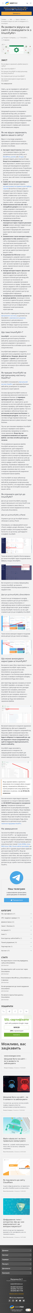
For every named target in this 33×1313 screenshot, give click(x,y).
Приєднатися (18, 900)
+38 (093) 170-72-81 (16, 1289)
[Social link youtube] (20, 1300)
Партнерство (6, 946)
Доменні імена (7, 922)
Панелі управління (9, 942)
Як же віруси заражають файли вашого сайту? (14, 65)
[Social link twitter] (16, 1300)
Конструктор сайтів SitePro (11, 938)
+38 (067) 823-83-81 (16, 1287)
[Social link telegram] (23, 1300)
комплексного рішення (17, 318)
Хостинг (5, 951)
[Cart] (27, 3)
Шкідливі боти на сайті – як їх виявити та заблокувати (15, 1061)
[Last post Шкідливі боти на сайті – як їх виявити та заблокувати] (16, 1084)
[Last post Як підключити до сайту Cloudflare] (16, 1167)
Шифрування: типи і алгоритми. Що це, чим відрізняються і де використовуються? (13, 1222)
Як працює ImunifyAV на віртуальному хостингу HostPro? (14, 72)
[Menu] (2, 3)
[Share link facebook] (15, 1011)
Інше (4, 934)
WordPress (6, 157)
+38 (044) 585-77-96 (16, 1291)
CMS (10, 846)
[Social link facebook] (9, 1300)
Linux (28, 844)
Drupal (21, 157)
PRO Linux (4, 846)
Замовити (16, 13)
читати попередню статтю (12, 1056)
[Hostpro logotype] (11, 3)
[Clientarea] (30, 3)
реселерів (25, 846)
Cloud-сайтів (16, 846)
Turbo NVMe (22, 844)
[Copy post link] (3, 1011)
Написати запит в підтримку (16, 1293)
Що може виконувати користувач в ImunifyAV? (13, 80)
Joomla (13, 157)
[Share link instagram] (20, 1011)
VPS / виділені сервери (10, 918)
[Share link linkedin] (26, 1011)
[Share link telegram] (9, 1011)
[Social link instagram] (13, 1300)
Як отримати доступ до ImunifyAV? (13, 76)
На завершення (6, 84)
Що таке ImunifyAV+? (8, 69)
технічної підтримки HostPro (11, 824)
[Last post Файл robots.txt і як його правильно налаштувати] (16, 1125)
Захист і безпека (8, 926)
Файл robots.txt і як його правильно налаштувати (14, 1139)
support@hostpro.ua (16, 1284)
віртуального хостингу (9, 316)
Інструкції (6, 930)
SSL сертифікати (8, 914)
